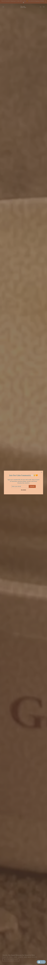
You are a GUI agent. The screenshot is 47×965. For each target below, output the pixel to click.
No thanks (23, 490)
